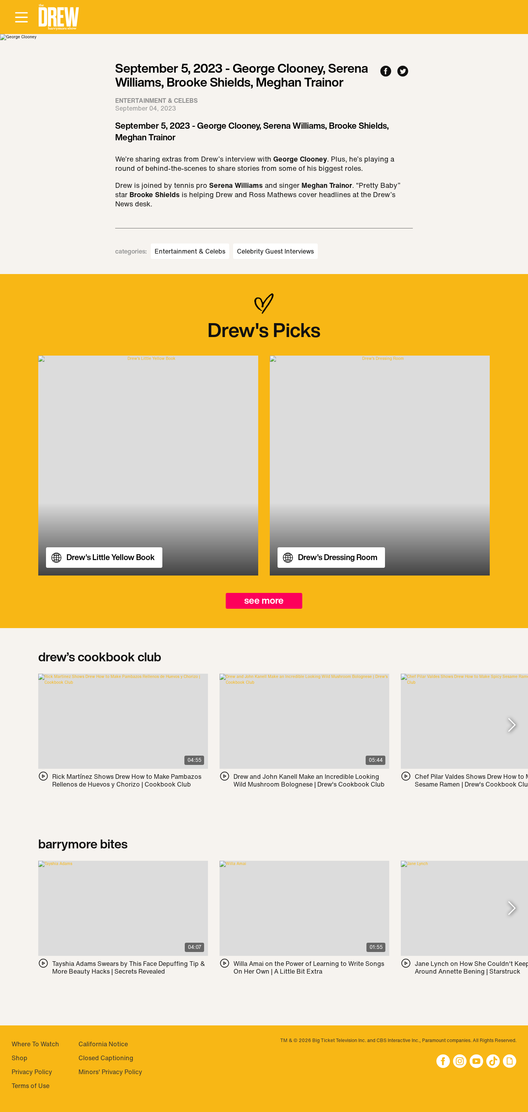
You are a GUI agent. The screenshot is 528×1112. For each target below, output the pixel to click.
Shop (19, 1058)
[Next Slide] (512, 725)
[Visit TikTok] (493, 1061)
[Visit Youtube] (476, 1061)
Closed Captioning (105, 1058)
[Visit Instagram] (460, 1061)
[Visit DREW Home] (59, 17)
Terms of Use (30, 1085)
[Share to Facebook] (386, 71)
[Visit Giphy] (509, 1061)
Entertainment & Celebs (190, 251)
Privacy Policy (32, 1071)
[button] (59, 17)
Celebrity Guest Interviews (275, 251)
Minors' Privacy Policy (110, 1071)
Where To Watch (35, 1044)
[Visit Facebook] (443, 1061)
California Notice (103, 1044)
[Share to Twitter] (403, 71)
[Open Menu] (21, 18)
